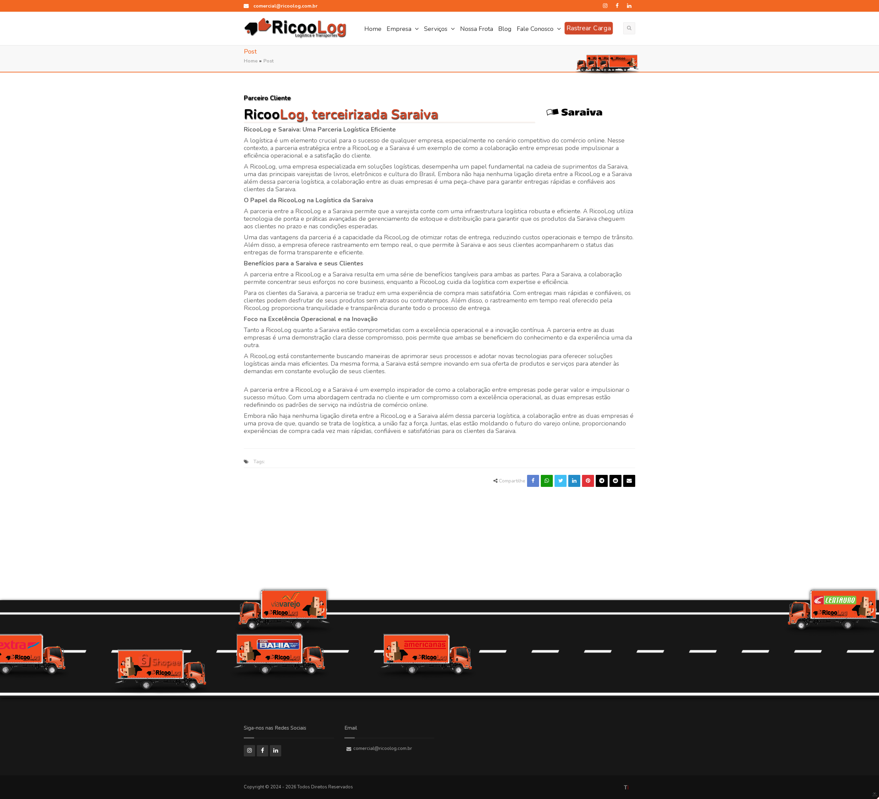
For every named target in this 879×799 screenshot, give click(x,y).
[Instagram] (605, 6)
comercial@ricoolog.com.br (285, 6)
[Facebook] (617, 6)
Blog (505, 29)
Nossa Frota (476, 29)
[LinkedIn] (629, 6)
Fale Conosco (536, 29)
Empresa (400, 29)
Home (372, 29)
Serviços (436, 29)
